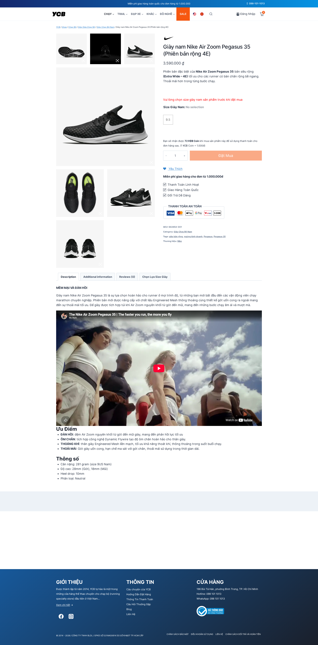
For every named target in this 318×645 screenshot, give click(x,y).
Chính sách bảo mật (178, 634)
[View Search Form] (211, 14)
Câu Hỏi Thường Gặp (138, 604)
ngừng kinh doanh (193, 236)
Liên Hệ (130, 614)
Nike (179, 241)
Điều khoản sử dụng (202, 634)
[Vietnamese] (202, 14)
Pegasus (208, 236)
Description (68, 276)
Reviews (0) (127, 276)
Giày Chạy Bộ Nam (183, 231)
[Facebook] (61, 616)
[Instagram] (71, 616)
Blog (129, 609)
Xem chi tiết (63, 604)
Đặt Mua (225, 155)
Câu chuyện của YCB (138, 589)
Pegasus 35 (220, 236)
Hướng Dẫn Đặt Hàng (138, 594)
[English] (195, 14)
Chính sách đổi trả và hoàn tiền (243, 634)
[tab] (68, 277)
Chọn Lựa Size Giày (154, 276)
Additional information (97, 276)
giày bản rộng (176, 236)
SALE (183, 14)
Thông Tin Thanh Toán (139, 599)
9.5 (168, 119)
